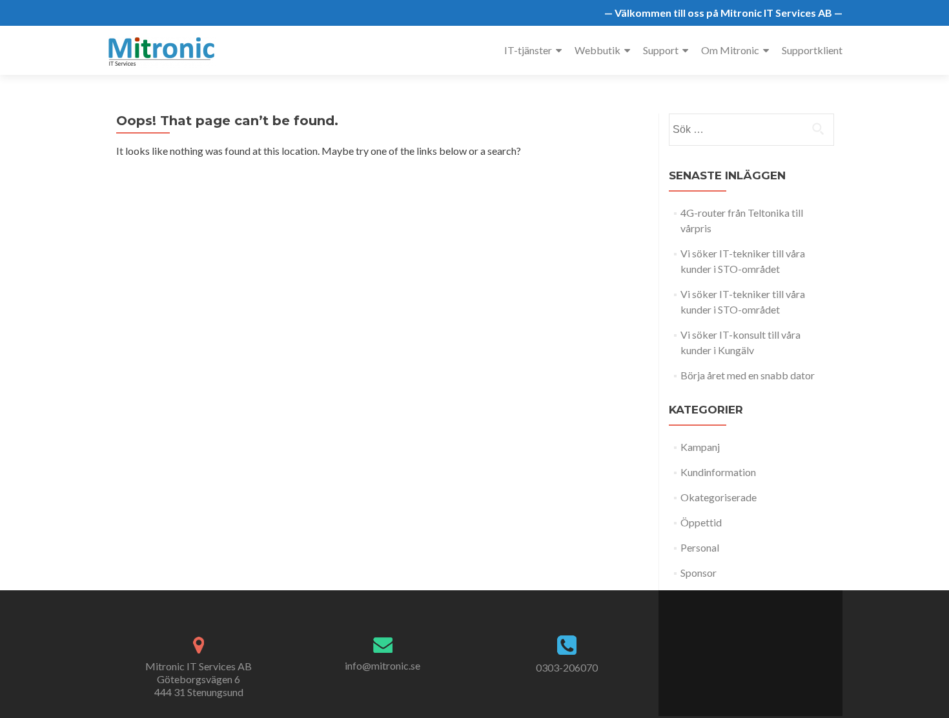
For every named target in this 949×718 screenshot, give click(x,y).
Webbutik (597, 50)
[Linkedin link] (757, 646)
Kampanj (700, 447)
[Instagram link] (771, 646)
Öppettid (701, 522)
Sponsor (698, 572)
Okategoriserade (718, 497)
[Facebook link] (729, 646)
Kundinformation (718, 472)
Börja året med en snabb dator (747, 375)
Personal (699, 547)
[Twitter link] (743, 646)
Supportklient (812, 50)
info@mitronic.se (382, 665)
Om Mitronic (730, 50)
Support (661, 50)
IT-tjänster (528, 50)
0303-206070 (567, 667)
